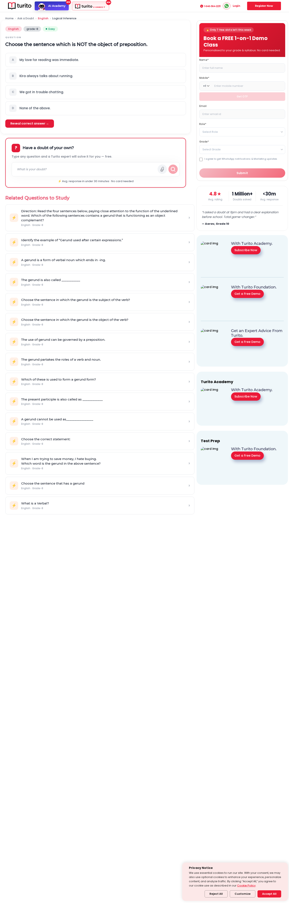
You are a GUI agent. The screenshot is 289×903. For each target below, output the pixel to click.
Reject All (216, 894)
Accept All (269, 894)
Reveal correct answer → (29, 123)
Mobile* (204, 78)
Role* (202, 124)
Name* (204, 60)
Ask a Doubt (25, 18)
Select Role (210, 132)
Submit (242, 173)
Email (202, 106)
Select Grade (211, 149)
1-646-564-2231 (212, 6)
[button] (95, 60)
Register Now (264, 5)
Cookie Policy (246, 885)
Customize (242, 894)
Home (9, 18)
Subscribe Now (245, 250)
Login (236, 5)
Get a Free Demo (247, 293)
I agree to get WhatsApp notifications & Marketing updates (240, 159)
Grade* (204, 141)
